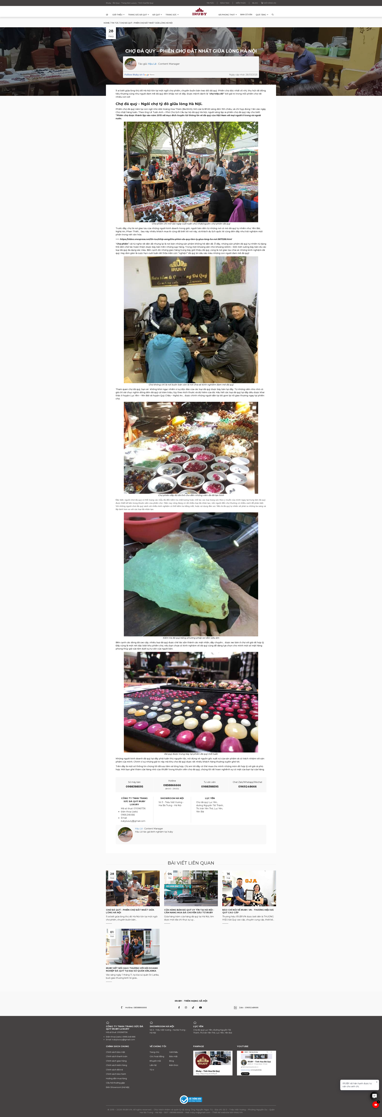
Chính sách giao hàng (116, 1061)
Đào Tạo (224, 3)
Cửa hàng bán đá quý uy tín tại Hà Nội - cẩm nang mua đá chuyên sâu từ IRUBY (189, 911)
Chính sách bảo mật (115, 1052)
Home (107, 23)
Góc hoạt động (157, 1056)
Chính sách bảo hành (116, 1074)
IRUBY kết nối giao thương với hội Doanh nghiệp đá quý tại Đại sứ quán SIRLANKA (132, 969)
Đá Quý (156, 15)
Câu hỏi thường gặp (115, 1083)
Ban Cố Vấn (246, 14)
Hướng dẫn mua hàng (116, 1078)
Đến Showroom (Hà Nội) (117, 1087)
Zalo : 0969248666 (248, 1007)
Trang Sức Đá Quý (137, 15)
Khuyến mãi (155, 1061)
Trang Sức (171, 15)
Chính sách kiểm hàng (116, 1065)
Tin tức (210, 3)
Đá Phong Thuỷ (227, 15)
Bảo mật (173, 1056)
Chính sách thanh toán (116, 1056)
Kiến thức (241, 3)
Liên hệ (153, 1065)
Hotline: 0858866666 (136, 1007)
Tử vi (152, 1069)
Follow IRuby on (133, 74)
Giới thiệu (117, 15)
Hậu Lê (152, 63)
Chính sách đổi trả (114, 1069)
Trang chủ (154, 1052)
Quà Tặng (261, 15)
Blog (255, 3)
